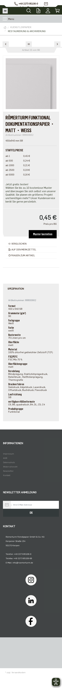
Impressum (8, 454)
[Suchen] (29, 9)
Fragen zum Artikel (23, 255)
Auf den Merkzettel (23, 249)
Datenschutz (9, 462)
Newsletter (8, 471)
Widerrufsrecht (10, 467)
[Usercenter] (48, 10)
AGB (5, 458)
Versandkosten (18, 672)
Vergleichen (19, 243)
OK (31, 513)
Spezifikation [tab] (16, 288)
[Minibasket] (57, 10)
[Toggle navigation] (5, 19)
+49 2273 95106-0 (28, 3)
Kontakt (6, 475)
